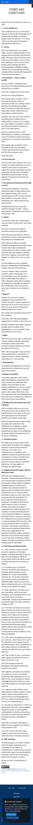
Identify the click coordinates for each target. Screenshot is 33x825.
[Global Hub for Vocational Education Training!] (5, 2)
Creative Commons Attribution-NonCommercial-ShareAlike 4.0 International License (15, 770)
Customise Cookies (12, 818)
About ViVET (16, 796)
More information (15, 811)
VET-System (16, 793)
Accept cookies (11, 814)
